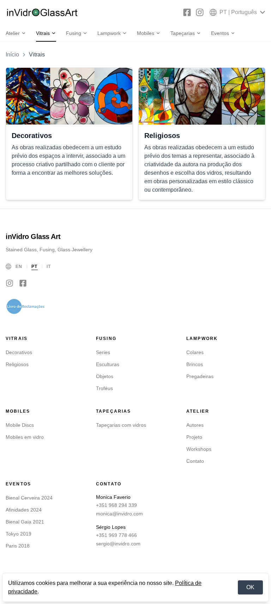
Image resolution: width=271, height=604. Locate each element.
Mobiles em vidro (25, 437)
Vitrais (43, 33)
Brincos (194, 364)
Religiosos (17, 364)
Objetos (104, 376)
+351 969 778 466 (116, 535)
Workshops (198, 449)
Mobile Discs (20, 425)
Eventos (220, 33)
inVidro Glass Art (33, 236)
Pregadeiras (199, 376)
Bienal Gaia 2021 (25, 522)
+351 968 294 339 (116, 505)
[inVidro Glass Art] (42, 12)
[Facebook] (187, 12)
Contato (195, 461)
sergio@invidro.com (118, 543)
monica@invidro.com (119, 513)
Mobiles (145, 33)
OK (250, 587)
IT (49, 266)
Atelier (13, 33)
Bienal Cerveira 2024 (29, 498)
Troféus (104, 388)
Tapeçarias (182, 33)
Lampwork (109, 33)
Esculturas (107, 364)
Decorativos (19, 352)
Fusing (73, 33)
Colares (195, 352)
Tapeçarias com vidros (121, 425)
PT (34, 266)
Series (103, 352)
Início (12, 55)
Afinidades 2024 (24, 510)
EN (19, 266)
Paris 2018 (18, 546)
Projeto (194, 437)
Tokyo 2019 (18, 534)
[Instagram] (199, 12)
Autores (195, 425)
